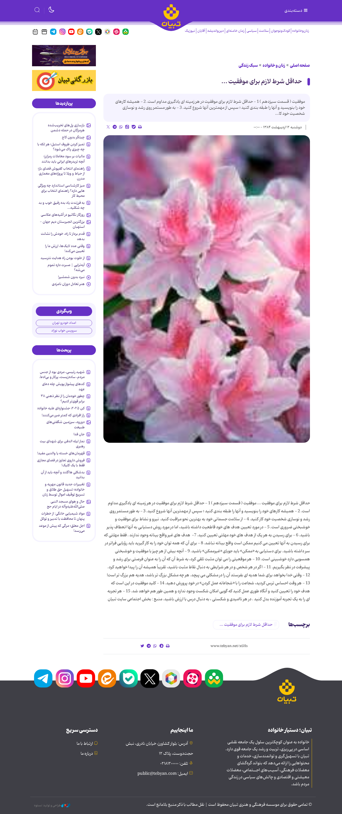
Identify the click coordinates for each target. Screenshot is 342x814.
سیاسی (252, 31)
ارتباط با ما (85, 743)
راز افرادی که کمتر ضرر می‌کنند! (63, 415)
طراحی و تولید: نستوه (47, 805)
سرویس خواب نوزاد (64, 330)
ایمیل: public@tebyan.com (162, 773)
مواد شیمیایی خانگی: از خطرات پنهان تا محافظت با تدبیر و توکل (62, 516)
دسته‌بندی (293, 11)
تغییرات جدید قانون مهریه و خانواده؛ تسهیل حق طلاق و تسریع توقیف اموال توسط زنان (63, 489)
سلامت (264, 31)
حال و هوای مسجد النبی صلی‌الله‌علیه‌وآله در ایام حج (66, 504)
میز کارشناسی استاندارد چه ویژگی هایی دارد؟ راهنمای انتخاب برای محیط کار (61, 190)
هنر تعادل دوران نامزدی (68, 284)
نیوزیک (190, 31)
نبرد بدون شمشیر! (71, 277)
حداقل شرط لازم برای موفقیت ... (261, 81)
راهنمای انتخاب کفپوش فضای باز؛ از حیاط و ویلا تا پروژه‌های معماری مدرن (61, 174)
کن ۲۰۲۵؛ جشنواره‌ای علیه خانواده (61, 408)
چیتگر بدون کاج (73, 137)
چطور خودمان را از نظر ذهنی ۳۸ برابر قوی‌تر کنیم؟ (63, 398)
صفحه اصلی (300, 65)
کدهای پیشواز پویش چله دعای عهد (63, 386)
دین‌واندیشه (215, 31)
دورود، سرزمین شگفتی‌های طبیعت (65, 424)
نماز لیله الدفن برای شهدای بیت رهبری (62, 443)
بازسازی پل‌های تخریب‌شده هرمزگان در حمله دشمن (66, 127)
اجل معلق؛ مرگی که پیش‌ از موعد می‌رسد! (62, 528)
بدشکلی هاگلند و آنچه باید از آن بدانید (63, 475)
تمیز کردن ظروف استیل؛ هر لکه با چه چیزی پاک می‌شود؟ (61, 147)
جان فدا (79, 434)
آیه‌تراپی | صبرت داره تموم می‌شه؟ (66, 267)
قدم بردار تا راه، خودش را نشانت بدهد (63, 236)
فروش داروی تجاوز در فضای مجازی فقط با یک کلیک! (61, 463)
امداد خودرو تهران (64, 323)
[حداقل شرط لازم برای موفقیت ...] (206, 289)
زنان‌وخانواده (300, 31)
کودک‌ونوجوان (280, 31)
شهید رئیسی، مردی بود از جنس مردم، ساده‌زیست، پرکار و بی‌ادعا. (62, 374)
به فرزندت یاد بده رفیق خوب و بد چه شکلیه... (62, 205)
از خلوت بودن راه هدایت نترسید (63, 258)
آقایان (201, 31)
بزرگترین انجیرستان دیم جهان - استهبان (62, 224)
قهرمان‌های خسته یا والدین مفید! (61, 453)
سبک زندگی (248, 65)
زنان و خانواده (274, 65)
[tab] (64, 103)
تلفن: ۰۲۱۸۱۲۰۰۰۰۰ (174, 763)
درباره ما (87, 753)
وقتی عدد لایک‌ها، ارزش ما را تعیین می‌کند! (65, 248)
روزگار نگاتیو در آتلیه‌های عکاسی (63, 215)
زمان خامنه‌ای (235, 31)
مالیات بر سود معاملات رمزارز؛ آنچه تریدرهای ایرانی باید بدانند (63, 159)
